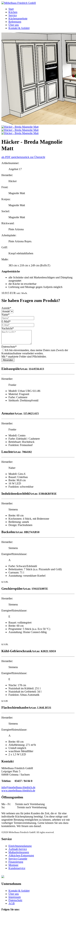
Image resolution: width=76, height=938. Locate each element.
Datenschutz (9, 346)
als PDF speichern (11, 157)
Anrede (6, 308)
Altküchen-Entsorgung (21, 855)
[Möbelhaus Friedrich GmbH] (18, 2)
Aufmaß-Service (17, 849)
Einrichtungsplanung (20, 845)
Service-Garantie (17, 858)
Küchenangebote (17, 18)
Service (12, 15)
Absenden (8, 360)
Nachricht (7, 328)
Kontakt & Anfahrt (19, 28)
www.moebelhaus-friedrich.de (18, 790)
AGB (11, 903)
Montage (13, 864)
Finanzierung (15, 861)
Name (5, 314)
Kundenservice (16, 868)
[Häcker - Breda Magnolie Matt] (20, 126)
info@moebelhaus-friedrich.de (18, 787)
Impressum (14, 897)
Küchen (12, 12)
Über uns (13, 24)
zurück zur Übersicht (33, 157)
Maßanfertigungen (18, 852)
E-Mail (6, 321)
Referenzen (14, 21)
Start (11, 8)
